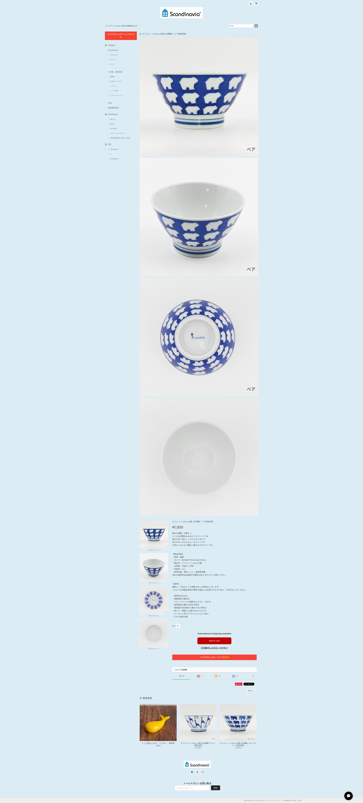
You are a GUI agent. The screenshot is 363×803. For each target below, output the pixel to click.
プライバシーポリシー (118, 133)
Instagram (114, 159)
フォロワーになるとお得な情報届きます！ (122, 26)
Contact (113, 129)
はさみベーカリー (116, 81)
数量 (173, 626)
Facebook (114, 149)
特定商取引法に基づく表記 (120, 138)
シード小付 (114, 91)
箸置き (112, 77)
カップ (112, 64)
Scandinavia (113, 50)
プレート (113, 60)
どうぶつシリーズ (116, 95)
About (112, 119)
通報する (251, 690)
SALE (110, 103)
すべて (182, 676)
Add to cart (214, 640)
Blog (112, 124)
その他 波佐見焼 (115, 72)
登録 (215, 788)
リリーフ (113, 86)
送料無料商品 (113, 108)
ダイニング (114, 55)
